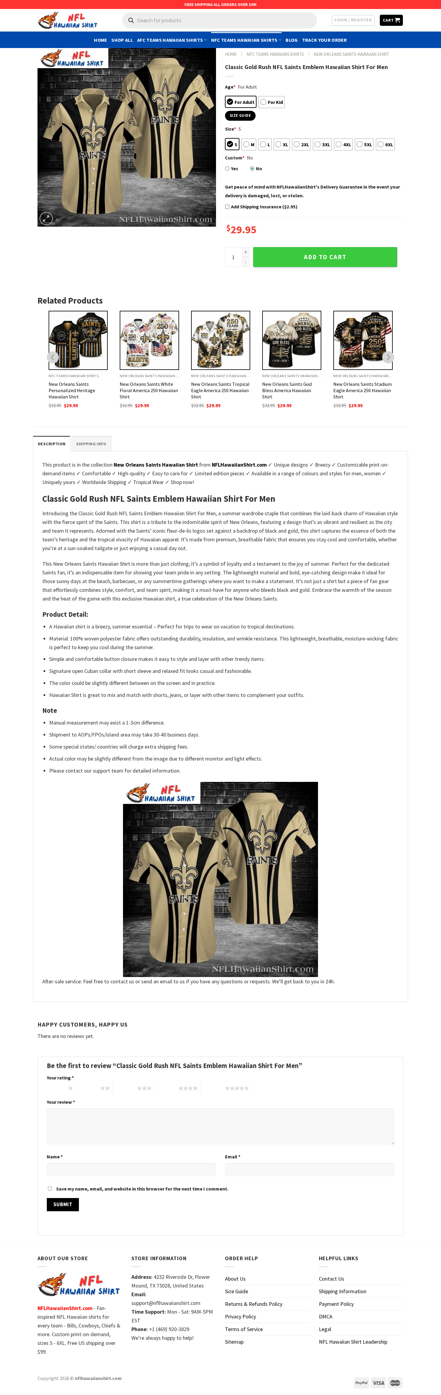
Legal (325, 1329)
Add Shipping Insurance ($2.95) (264, 207)
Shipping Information (342, 1291)
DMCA (325, 1316)
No (259, 168)
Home (100, 40)
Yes (234, 168)
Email (232, 1157)
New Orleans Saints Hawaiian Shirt (351, 54)
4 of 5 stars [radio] (166, 1088)
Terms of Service (244, 1329)
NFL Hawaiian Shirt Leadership (353, 1341)
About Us (235, 1278)
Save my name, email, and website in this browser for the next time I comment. (142, 1189)
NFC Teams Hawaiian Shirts (244, 40)
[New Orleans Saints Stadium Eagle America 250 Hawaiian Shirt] (363, 340)
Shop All (122, 40)
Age (230, 87)
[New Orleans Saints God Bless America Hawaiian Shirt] (292, 340)
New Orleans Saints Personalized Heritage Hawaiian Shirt (72, 390)
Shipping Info (91, 443)
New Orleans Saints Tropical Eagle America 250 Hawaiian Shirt (220, 390)
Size (230, 129)
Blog (292, 40)
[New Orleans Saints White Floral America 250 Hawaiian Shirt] (149, 340)
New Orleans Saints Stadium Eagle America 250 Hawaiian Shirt (362, 390)
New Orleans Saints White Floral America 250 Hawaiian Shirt (149, 390)
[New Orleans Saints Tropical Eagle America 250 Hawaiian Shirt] (221, 340)
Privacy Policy (240, 1316)
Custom (234, 158)
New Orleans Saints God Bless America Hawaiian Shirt (287, 390)
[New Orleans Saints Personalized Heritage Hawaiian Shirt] (78, 340)
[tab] (51, 443)
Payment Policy (336, 1303)
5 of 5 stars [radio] (213, 1088)
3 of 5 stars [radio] (125, 1088)
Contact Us (331, 1278)
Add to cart (325, 257)
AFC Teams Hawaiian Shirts (170, 40)
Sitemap (234, 1341)
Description (51, 443)
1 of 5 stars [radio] (56, 1088)
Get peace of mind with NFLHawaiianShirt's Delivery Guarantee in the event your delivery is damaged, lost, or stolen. (312, 191)
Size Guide (236, 1291)
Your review (61, 1102)
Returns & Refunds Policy (253, 1303)
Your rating (60, 1078)
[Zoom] (46, 218)
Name (55, 1157)
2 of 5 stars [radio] (88, 1088)
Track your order (324, 40)
